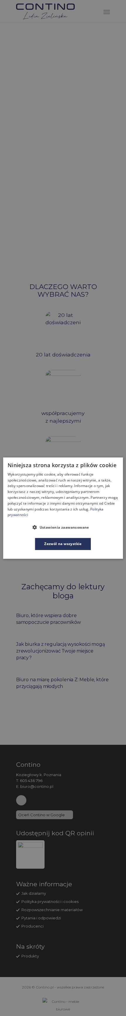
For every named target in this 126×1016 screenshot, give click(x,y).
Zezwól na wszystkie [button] (63, 543)
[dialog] (63, 508)
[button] (63, 527)
